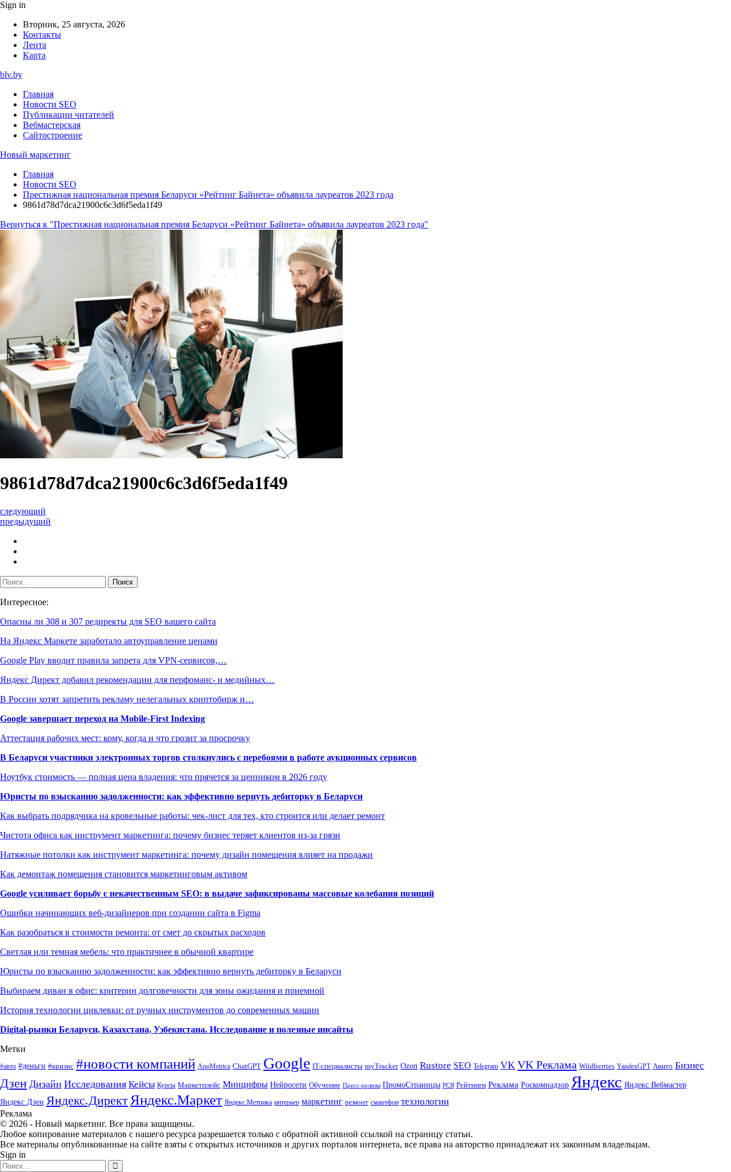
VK (507, 1065)
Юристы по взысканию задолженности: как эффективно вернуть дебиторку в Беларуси (181, 796)
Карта (34, 55)
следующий (23, 511)
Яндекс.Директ (87, 1100)
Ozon (408, 1066)
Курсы (166, 1085)
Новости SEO (50, 104)
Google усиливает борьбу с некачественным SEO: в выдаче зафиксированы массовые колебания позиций (217, 893)
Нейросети (288, 1085)
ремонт (356, 1102)
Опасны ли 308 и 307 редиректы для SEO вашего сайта (108, 621)
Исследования (95, 1084)
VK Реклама (547, 1064)
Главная (38, 94)
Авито (663, 1066)
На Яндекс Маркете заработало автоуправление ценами (109, 641)
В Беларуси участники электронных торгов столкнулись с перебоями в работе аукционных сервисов (208, 757)
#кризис (61, 1066)
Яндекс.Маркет (176, 1099)
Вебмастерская (52, 125)
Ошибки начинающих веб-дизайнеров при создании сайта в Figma (130, 913)
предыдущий (25, 521)
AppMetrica (214, 1066)
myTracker (381, 1066)
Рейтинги (471, 1085)
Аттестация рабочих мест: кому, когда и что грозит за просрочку (125, 738)
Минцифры (245, 1084)
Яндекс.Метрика (248, 1102)
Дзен (13, 1083)
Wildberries (596, 1066)
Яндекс (596, 1082)
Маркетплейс (199, 1085)
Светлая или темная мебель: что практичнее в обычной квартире (127, 952)
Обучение (324, 1085)
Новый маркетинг (35, 154)
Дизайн (45, 1084)
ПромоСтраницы (411, 1084)
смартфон (385, 1102)
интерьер (286, 1102)
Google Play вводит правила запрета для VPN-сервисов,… (113, 660)
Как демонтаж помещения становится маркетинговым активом (123, 874)
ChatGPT (246, 1066)
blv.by (11, 74)
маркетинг (322, 1101)
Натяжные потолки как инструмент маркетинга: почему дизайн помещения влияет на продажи (186, 854)
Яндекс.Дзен (22, 1102)
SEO (462, 1065)
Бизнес (689, 1065)
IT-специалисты (337, 1066)
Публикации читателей (68, 114)
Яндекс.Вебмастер (655, 1084)
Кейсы (141, 1084)
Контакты (42, 34)
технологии (425, 1101)
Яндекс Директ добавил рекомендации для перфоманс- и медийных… (137, 680)
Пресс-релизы (361, 1085)
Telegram (485, 1066)
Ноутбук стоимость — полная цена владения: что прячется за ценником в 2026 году (163, 777)
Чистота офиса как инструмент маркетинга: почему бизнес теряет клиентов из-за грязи (170, 835)
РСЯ (448, 1085)
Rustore (435, 1065)
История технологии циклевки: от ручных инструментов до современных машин (159, 1010)
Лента (34, 45)
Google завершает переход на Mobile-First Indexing (102, 718)
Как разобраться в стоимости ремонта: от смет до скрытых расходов (133, 932)
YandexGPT (633, 1066)
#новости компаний (135, 1063)
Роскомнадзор (545, 1084)
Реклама (503, 1084)
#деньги (32, 1066)
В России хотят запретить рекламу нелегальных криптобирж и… (127, 699)
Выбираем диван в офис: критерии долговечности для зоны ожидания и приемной (162, 990)
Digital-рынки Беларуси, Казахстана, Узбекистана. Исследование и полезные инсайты (177, 1029)
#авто (8, 1066)
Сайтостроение (52, 135)
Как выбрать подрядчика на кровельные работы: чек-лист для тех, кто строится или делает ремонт (192, 816)
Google (286, 1063)
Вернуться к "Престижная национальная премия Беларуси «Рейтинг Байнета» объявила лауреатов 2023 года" (214, 224)
